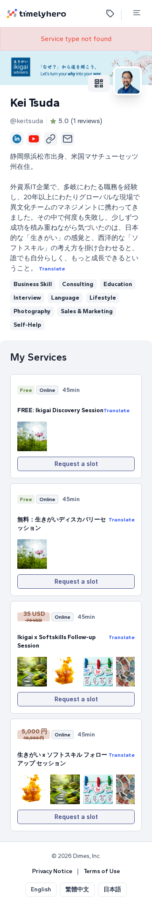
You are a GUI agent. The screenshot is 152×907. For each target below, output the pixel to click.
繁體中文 (77, 889)
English (41, 889)
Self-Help (27, 324)
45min (71, 390)
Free (26, 390)
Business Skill (33, 284)
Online (47, 390)
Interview (27, 297)
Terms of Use (102, 871)
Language (65, 297)
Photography (32, 311)
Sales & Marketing (87, 311)
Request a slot (76, 463)
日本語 (112, 889)
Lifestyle (103, 297)
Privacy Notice (52, 871)
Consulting (77, 284)
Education (117, 284)
